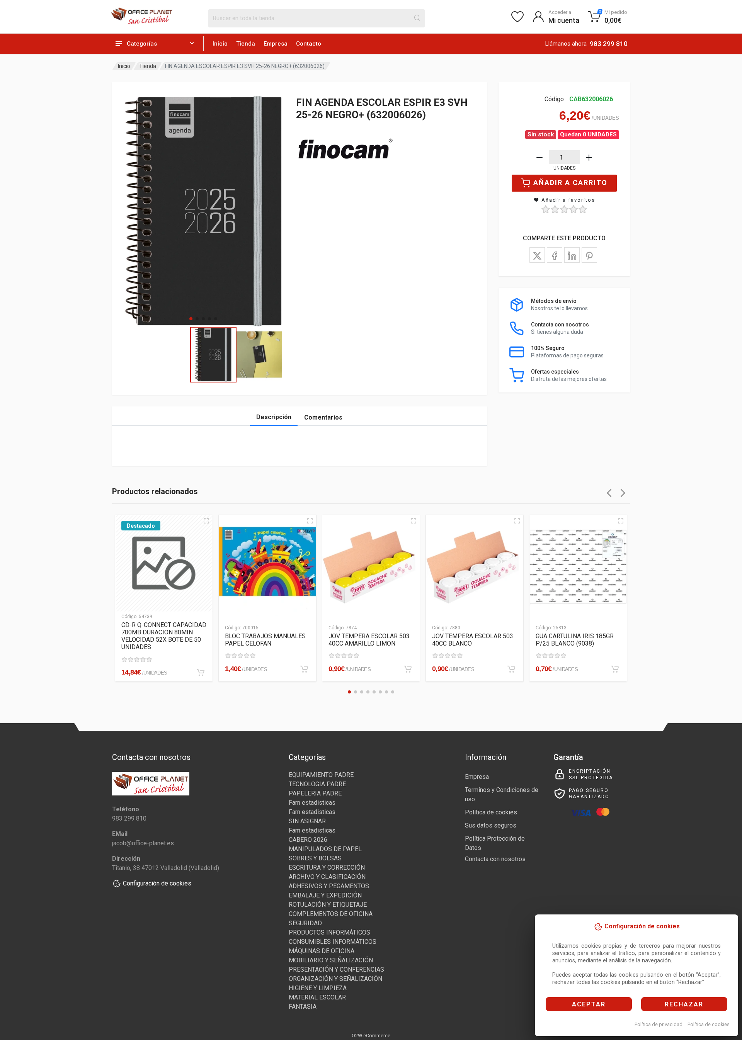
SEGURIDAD (305, 923)
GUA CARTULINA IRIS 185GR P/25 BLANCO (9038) (575, 639)
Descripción (273, 417)
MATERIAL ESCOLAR (317, 997)
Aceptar (589, 1004)
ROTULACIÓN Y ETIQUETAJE (328, 904)
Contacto (308, 43)
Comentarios (323, 417)
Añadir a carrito (570, 182)
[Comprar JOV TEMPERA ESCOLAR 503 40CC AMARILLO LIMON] (408, 669)
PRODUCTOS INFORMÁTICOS (329, 932)
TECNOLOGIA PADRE (317, 784)
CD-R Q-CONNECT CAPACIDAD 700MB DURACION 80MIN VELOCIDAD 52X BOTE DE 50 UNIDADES (163, 636)
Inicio (220, 43)
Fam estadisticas (312, 802)
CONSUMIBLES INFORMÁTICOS (332, 941)
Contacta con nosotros (495, 859)
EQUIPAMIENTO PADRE (321, 774)
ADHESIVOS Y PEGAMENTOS (329, 886)
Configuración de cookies (157, 883)
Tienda (245, 43)
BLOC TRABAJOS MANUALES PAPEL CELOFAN (265, 639)
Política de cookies (709, 1024)
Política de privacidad (658, 1024)
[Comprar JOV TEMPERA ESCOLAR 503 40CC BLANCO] (511, 669)
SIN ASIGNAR (307, 821)
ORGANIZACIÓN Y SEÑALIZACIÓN (335, 978)
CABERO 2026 (308, 839)
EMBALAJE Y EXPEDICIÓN (325, 895)
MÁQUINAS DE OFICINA (321, 951)
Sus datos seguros (490, 825)
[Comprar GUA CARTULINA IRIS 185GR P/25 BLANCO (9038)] (615, 669)
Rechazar (684, 1004)
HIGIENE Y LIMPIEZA (318, 988)
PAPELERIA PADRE (315, 793)
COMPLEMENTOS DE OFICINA (331, 914)
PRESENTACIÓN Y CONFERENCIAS (336, 969)
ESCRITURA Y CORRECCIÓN (327, 867)
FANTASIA (303, 1006)
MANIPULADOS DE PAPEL (325, 849)
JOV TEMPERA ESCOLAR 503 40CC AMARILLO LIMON (369, 639)
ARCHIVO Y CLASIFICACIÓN (327, 876)
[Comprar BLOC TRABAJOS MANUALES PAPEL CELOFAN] (304, 669)
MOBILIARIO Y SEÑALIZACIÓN (331, 960)
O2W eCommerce (371, 1035)
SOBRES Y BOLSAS (315, 858)
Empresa (276, 43)
